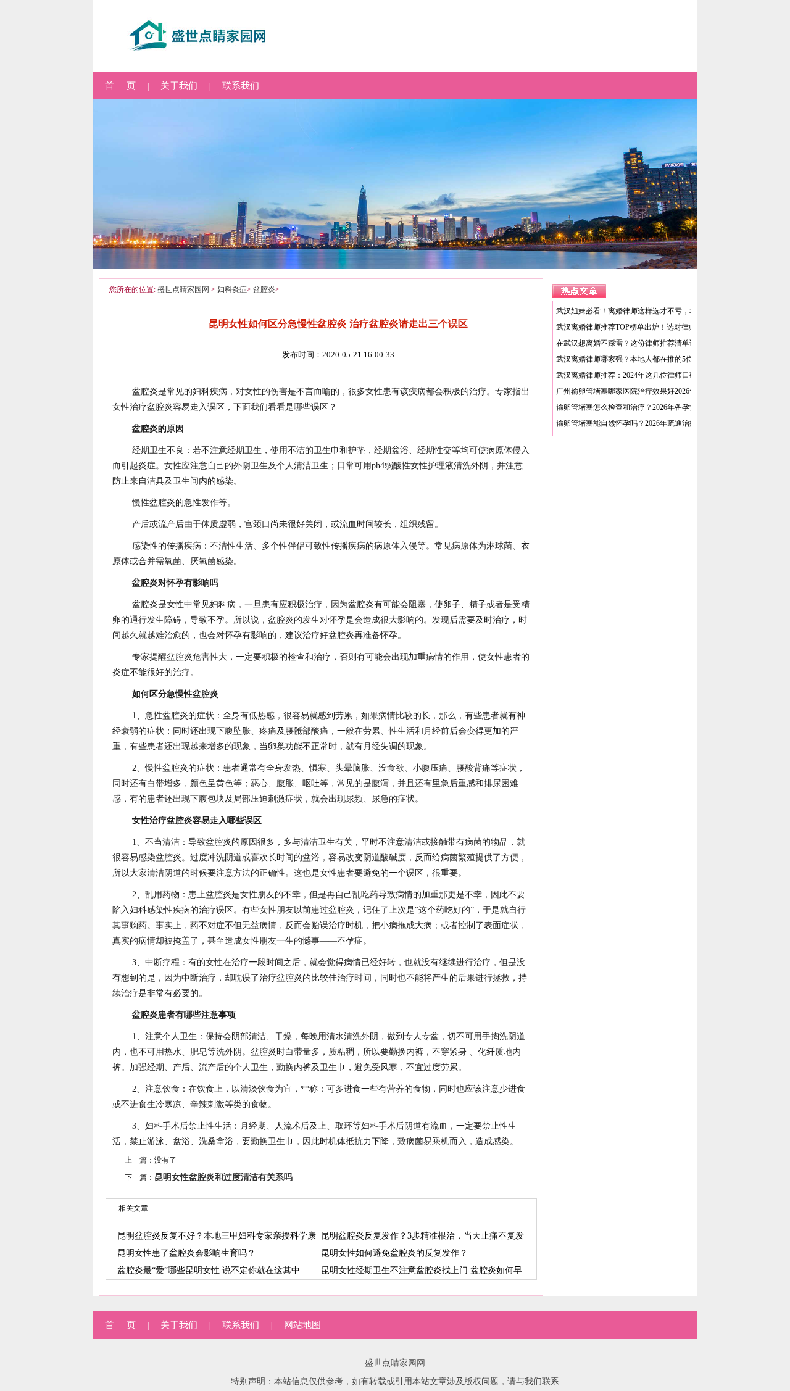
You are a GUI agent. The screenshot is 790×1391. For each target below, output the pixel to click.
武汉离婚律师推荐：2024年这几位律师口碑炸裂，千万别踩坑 (656, 375)
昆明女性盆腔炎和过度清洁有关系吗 (223, 1177)
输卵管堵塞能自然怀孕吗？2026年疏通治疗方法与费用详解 (652, 423)
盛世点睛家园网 (183, 289)
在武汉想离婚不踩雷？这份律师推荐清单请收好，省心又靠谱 (656, 343)
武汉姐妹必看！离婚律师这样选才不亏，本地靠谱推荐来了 (652, 311)
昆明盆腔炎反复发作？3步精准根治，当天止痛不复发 (422, 1235)
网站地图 (302, 1325)
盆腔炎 (264, 289)
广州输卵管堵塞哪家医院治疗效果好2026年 (626, 391)
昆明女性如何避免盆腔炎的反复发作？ (394, 1253)
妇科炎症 (232, 289)
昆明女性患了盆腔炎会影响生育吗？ (186, 1253)
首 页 (120, 86)
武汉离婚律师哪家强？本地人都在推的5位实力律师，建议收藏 (658, 359)
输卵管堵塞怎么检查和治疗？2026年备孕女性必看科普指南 (652, 407)
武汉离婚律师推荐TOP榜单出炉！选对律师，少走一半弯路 (652, 327)
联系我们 (240, 86)
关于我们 (179, 86)
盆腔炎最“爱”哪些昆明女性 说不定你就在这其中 (208, 1270)
